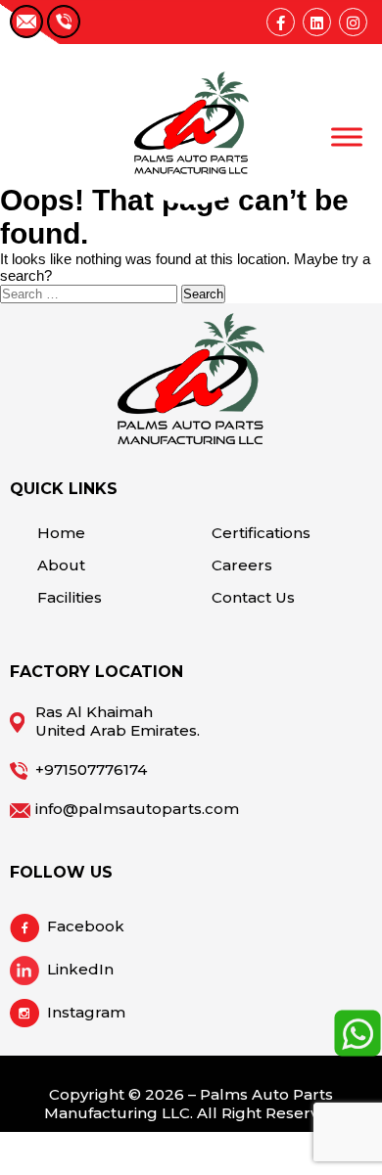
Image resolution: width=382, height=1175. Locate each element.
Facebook (85, 926)
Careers (242, 565)
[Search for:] (90, 293)
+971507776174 (91, 769)
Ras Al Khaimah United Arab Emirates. (117, 721)
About (61, 565)
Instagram (86, 1012)
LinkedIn (80, 969)
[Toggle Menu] (346, 136)
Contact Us (253, 597)
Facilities (69, 597)
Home (61, 532)
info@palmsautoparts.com (137, 808)
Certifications (261, 532)
